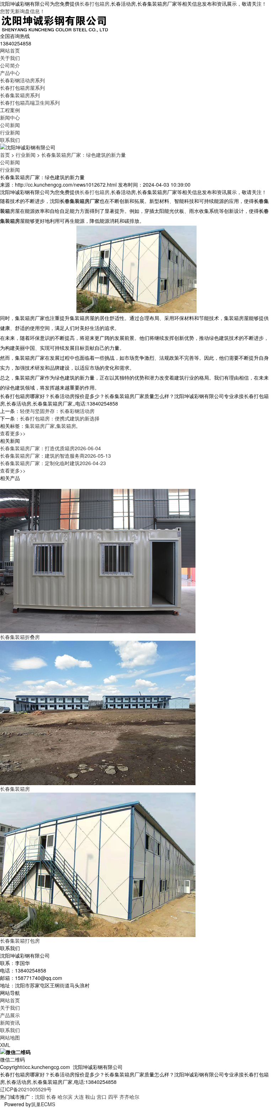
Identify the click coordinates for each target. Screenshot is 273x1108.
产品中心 (10, 72)
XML (5, 1044)
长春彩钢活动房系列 (22, 80)
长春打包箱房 (94, 3)
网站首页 (10, 50)
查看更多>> (13, 433)
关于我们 (10, 57)
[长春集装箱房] (98, 712)
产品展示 (10, 1015)
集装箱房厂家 (40, 425)
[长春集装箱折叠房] (98, 560)
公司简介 (10, 65)
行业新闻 (10, 132)
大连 (79, 1096)
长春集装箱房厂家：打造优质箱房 (50, 448)
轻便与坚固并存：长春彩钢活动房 (57, 410)
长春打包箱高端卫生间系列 (30, 102)
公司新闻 (10, 124)
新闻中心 (10, 117)
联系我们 (10, 139)
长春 (51, 1096)
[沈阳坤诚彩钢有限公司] (55, 22)
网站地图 (10, 1037)
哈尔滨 (65, 1096)
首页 (5, 154)
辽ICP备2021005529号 (26, 1089)
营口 (102, 1096)
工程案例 (10, 110)
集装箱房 (66, 425)
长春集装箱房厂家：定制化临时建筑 (53, 463)
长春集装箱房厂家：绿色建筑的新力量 (83, 154)
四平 (113, 1096)
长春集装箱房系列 (20, 95)
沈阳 (40, 1096)
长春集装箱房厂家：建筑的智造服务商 (55, 455)
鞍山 (90, 1096)
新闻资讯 (10, 1022)
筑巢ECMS (43, 1104)
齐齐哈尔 (129, 1096)
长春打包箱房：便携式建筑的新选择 (60, 418)
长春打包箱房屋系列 (22, 87)
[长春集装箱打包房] (98, 863)
